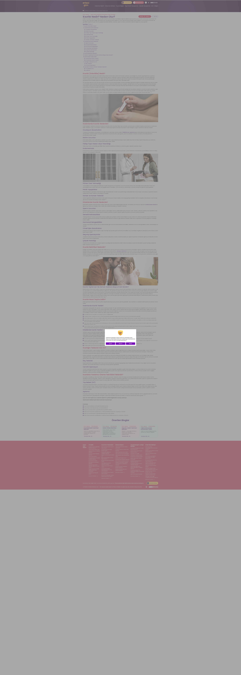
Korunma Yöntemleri (107, 445)
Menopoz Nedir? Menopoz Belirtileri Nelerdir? (121, 470)
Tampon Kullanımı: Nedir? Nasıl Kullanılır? (122, 450)
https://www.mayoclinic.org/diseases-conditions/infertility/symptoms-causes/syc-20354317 (104, 411)
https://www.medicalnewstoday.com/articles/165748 (96, 408)
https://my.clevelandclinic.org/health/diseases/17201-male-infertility (99, 413)
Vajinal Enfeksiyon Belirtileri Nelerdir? (94, 451)
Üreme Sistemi (93, 10)
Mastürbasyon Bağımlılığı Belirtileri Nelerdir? (94, 447)
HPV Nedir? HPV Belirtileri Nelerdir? (94, 463)
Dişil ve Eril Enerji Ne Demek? (136, 474)
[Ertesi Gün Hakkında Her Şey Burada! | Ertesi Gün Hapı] (86, 4)
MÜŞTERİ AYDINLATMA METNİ (136, 487)
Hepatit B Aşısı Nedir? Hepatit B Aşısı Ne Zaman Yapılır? (94, 466)
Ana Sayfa (86, 10)
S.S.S (152, 6)
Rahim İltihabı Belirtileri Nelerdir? (122, 461)
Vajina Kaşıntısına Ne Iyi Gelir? (121, 452)
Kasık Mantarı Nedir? (93, 460)
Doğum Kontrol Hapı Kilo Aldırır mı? (107, 455)
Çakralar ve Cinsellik (135, 453)
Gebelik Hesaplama (144, 6)
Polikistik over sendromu (128, 132)
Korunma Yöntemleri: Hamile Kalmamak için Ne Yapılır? (107, 476)
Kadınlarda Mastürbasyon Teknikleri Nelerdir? (136, 464)
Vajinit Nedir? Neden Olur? (94, 449)
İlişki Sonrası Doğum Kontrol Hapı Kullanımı (107, 458)
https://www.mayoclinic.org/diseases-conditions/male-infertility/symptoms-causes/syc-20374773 (106, 415)
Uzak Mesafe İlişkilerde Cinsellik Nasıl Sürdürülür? (137, 448)
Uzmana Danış (127, 2)
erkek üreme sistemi (151, 204)
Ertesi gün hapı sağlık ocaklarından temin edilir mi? (151, 477)
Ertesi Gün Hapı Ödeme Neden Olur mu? (150, 471)
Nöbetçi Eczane (139, 2)
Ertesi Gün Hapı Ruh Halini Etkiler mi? (150, 454)
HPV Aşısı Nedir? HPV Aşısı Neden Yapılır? (106, 450)
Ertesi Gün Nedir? (99, 6)
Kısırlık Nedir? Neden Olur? (120, 458)
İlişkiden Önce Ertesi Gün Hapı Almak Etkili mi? (151, 451)
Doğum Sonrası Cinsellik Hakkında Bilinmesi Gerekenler (94, 470)
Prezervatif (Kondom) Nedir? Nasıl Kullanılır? (107, 473)
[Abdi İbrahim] (152, 487)
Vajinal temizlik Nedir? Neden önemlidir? (121, 447)
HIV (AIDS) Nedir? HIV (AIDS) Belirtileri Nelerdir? (94, 458)
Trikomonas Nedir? (93, 456)
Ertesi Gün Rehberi (110, 6)
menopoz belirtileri (121, 251)
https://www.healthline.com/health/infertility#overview (96, 406)
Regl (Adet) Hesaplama (131, 6)
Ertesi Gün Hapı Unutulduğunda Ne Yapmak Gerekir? (151, 448)
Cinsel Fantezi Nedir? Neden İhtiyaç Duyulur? (136, 451)
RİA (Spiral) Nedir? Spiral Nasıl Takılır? (107, 461)
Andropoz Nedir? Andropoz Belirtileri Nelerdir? (121, 467)
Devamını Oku (87, 436)
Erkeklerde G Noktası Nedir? (136, 455)
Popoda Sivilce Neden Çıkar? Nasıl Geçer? (107, 447)
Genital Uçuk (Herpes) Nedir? (93, 473)
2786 (147, 16)
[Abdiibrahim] (153, 2)
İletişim (156, 6)
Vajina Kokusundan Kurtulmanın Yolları (122, 456)
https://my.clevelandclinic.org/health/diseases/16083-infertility (98, 409)
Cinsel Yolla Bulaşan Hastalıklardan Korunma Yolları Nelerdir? (106, 470)
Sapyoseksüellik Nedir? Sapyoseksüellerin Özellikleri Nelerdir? (136, 467)
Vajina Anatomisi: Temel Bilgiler (122, 453)
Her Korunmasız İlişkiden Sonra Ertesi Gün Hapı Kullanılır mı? (150, 457)
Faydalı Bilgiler (120, 6)
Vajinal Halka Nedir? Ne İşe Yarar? (106, 466)
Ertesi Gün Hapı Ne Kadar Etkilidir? (150, 466)
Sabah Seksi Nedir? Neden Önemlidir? (136, 459)
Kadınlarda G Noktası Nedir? (137, 456)
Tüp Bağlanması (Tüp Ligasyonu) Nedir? (106, 463)
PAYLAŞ (141, 16)
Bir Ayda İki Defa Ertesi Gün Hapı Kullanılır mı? (151, 460)
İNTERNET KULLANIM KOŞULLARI (123, 487)
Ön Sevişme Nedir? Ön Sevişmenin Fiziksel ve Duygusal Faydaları (137, 471)
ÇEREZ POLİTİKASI (112, 487)
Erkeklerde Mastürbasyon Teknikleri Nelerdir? (136, 461)
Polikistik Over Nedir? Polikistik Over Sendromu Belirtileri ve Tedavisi (121, 464)
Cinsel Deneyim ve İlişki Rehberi (137, 445)
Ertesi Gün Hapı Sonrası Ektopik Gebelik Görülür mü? (151, 469)
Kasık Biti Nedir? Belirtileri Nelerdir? (122, 459)
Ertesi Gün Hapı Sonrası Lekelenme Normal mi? (150, 474)
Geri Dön (155, 16)
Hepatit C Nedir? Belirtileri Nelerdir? (94, 454)
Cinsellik (91, 445)
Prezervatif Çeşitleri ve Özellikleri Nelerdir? (106, 453)
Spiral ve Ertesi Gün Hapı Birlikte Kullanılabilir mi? (150, 463)
